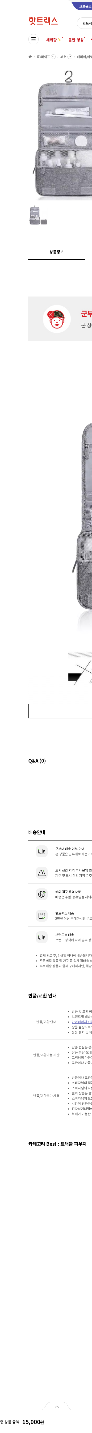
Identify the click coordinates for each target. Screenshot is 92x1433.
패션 (63, 56)
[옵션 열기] (56, 1406)
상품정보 (56, 251)
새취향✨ (53, 39)
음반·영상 (76, 39)
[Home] (30, 57)
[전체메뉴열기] (33, 39)
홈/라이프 (43, 56)
